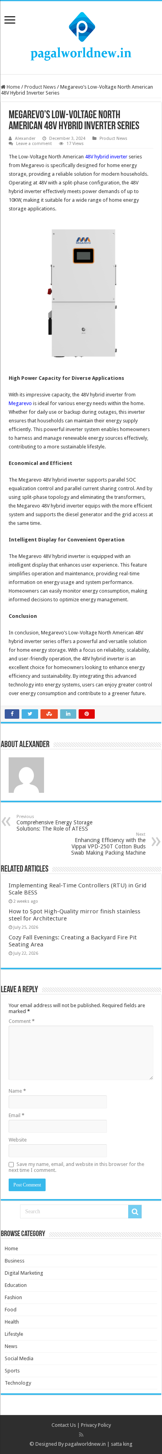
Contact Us (64, 1425)
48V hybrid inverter (106, 157)
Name (17, 1091)
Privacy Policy (96, 1425)
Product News (40, 87)
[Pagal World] (81, 36)
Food (11, 1310)
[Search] (135, 1211)
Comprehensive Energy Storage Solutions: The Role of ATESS (54, 823)
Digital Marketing (24, 1273)
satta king (122, 1444)
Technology (18, 1383)
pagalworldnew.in (85, 1444)
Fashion (13, 1297)
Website (18, 1140)
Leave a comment (34, 143)
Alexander (25, 138)
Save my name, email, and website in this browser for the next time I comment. (76, 1167)
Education (16, 1285)
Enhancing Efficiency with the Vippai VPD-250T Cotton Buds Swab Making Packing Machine (108, 844)
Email (16, 1115)
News (11, 1346)
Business (14, 1261)
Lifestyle (14, 1334)
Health (12, 1322)
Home (13, 87)
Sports (12, 1371)
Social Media (19, 1358)
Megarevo (20, 403)
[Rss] (81, 1434)
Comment (22, 1021)
